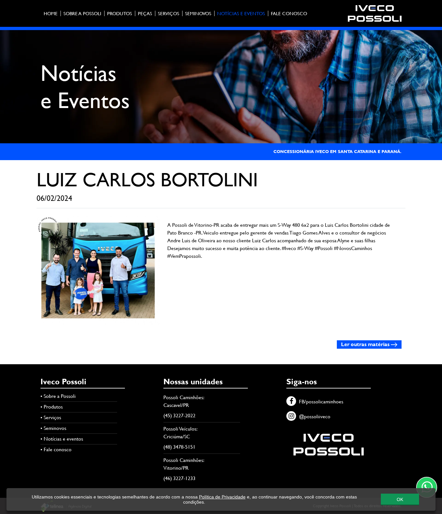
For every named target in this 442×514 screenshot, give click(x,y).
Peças (145, 13)
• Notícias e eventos (61, 439)
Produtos (119, 13)
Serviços (168, 13)
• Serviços (50, 417)
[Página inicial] (375, 13)
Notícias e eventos (241, 13)
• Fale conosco (56, 449)
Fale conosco (289, 13)
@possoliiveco (314, 416)
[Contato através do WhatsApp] (426, 487)
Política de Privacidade (222, 496)
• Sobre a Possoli (58, 396)
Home (51, 13)
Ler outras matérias (366, 344)
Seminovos (198, 13)
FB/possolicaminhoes (320, 402)
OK (400, 499)
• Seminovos (53, 428)
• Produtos (51, 407)
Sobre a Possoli (82, 13)
